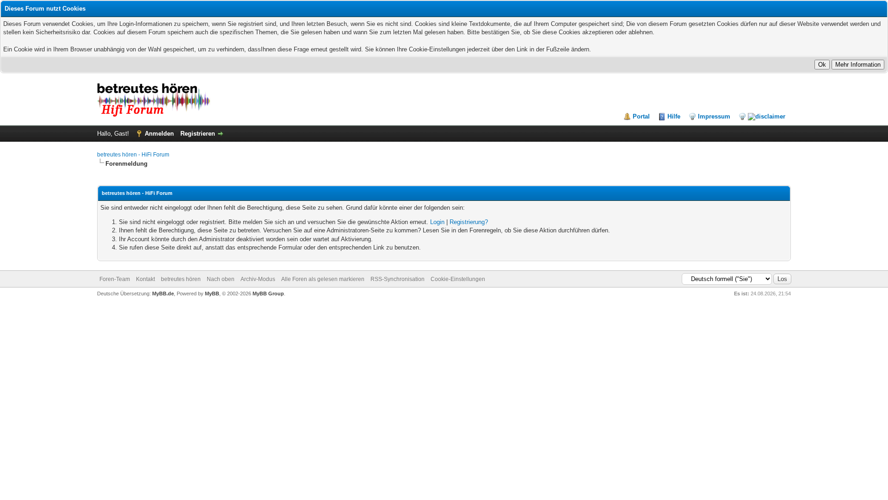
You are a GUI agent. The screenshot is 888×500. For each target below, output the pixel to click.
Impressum (714, 116)
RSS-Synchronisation (397, 279)
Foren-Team (114, 279)
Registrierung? (469, 222)
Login (437, 222)
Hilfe (673, 116)
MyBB (212, 293)
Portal (641, 116)
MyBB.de (163, 293)
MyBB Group (268, 293)
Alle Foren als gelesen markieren (322, 279)
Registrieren (197, 133)
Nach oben (220, 279)
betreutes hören (181, 279)
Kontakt (145, 279)
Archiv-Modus (257, 279)
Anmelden (159, 133)
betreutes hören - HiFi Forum (133, 154)
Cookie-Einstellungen (458, 279)
